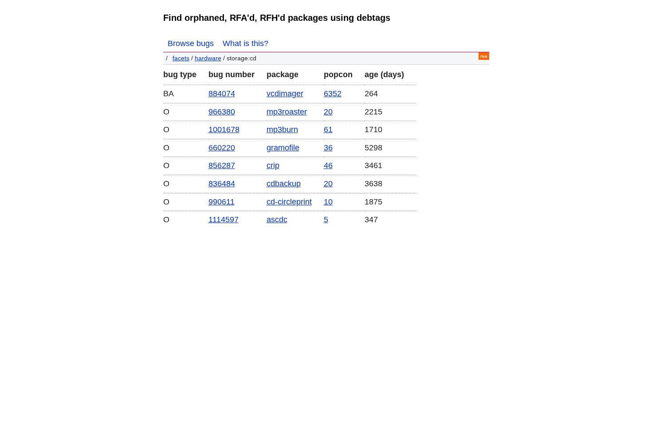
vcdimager (285, 93)
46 (328, 165)
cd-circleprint (289, 201)
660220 (221, 147)
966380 (221, 111)
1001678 (224, 129)
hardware (208, 58)
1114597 (223, 219)
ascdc (277, 219)
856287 (221, 165)
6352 (333, 93)
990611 (221, 201)
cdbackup (284, 183)
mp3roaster (287, 111)
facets (181, 58)
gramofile (283, 147)
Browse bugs (191, 43)
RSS (483, 56)
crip (273, 165)
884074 (221, 93)
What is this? (245, 43)
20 (328, 111)
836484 (221, 183)
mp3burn (282, 129)
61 (328, 129)
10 (328, 201)
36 (328, 147)
